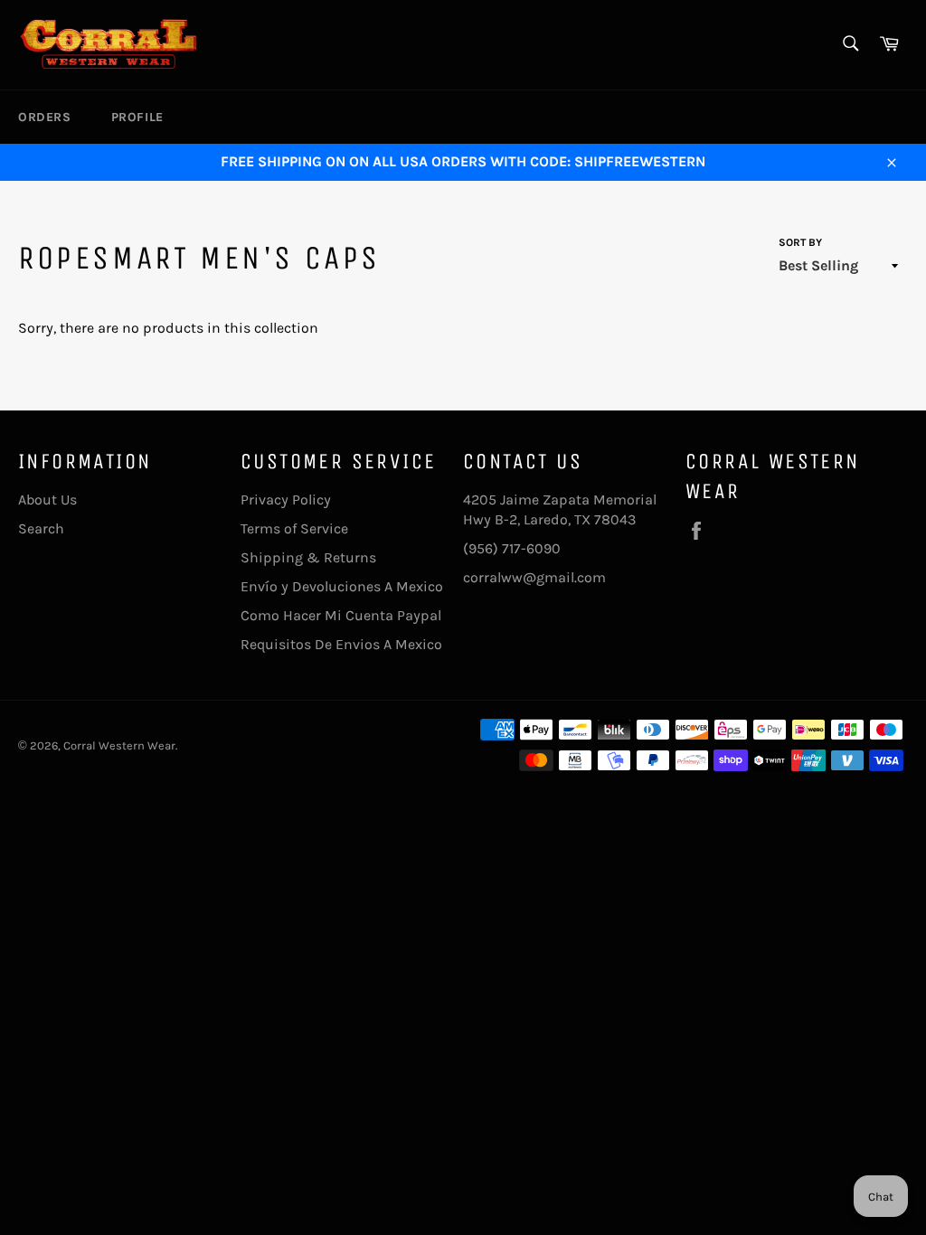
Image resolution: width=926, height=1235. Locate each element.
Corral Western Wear (119, 745)
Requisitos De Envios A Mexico (341, 644)
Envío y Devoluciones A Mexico (342, 586)
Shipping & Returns (308, 557)
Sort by (800, 242)
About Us (47, 499)
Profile (137, 117)
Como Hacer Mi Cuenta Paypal (341, 615)
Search (41, 528)
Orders (44, 117)
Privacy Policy (286, 499)
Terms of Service (294, 528)
